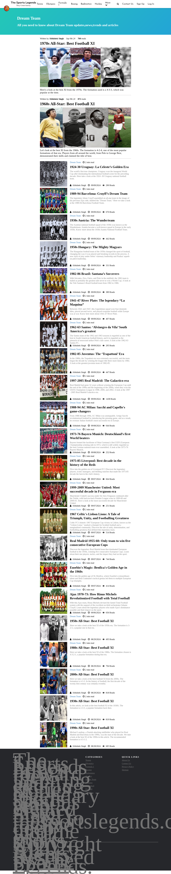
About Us (126, 760)
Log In (151, 4)
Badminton (86, 4)
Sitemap (125, 770)
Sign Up (140, 4)
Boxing (74, 4)
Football (89, 789)
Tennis (40, 4)
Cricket (89, 792)
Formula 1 (90, 767)
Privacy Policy (128, 767)
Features (89, 783)
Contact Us (127, 4)
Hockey (98, 4)
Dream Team (91, 779)
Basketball (90, 786)
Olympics (50, 4)
